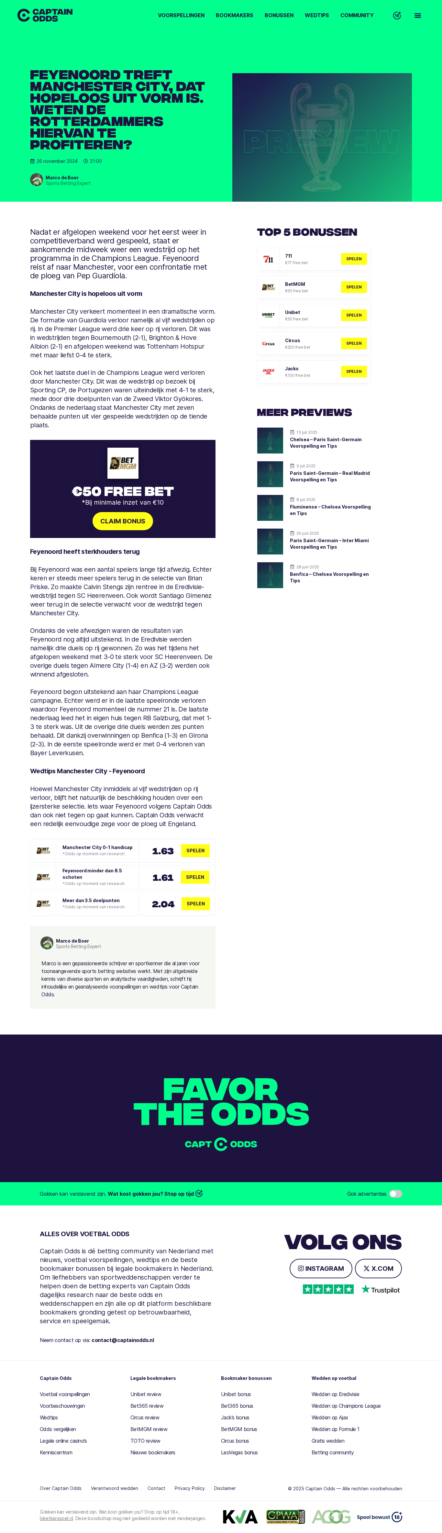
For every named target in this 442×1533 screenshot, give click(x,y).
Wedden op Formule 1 (335, 1429)
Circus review (144, 1417)
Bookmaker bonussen (246, 1378)
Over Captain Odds (61, 1488)
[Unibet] (268, 315)
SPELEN (354, 258)
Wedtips (317, 15)
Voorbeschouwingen (62, 1406)
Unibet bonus (236, 1394)
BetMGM (295, 284)
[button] (418, 15)
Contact (156, 1488)
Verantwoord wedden (114, 1488)
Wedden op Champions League (346, 1406)
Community (357, 15)
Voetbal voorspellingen (65, 1394)
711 (288, 256)
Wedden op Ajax (330, 1417)
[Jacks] (268, 371)
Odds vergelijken (58, 1429)
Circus (292, 340)
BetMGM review (148, 1429)
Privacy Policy (190, 1488)
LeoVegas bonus (239, 1452)
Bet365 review (146, 1406)
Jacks (292, 368)
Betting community (333, 1452)
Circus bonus (235, 1441)
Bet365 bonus (237, 1406)
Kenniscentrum (56, 1452)
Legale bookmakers (153, 1378)
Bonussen (279, 15)
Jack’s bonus (235, 1417)
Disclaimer (225, 1488)
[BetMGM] (268, 287)
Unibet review (145, 1394)
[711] (268, 259)
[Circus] (268, 343)
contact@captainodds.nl (123, 1340)
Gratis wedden (328, 1441)
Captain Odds (56, 1378)
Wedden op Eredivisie (335, 1394)
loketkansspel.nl (56, 1518)
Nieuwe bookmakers (152, 1452)
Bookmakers (234, 15)
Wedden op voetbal (334, 1378)
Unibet (292, 312)
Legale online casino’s (63, 1441)
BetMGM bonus (239, 1429)
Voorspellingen (181, 15)
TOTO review (145, 1441)
